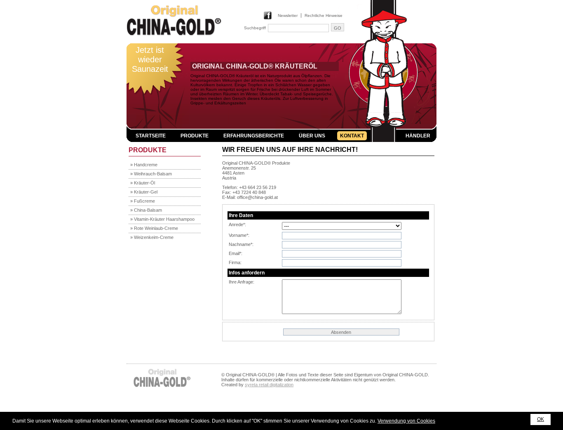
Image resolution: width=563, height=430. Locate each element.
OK (540, 419)
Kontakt (352, 136)
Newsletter (288, 15)
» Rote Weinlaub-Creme (154, 228)
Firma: (235, 262)
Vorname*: (239, 235)
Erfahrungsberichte (253, 136)
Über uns (312, 136)
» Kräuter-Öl (142, 182)
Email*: (235, 253)
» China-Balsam (146, 210)
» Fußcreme (142, 200)
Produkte (195, 136)
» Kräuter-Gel (143, 191)
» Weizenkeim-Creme (152, 237)
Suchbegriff (255, 28)
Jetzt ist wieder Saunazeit (150, 59)
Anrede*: (237, 224)
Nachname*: (241, 244)
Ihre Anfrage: (241, 281)
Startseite (151, 136)
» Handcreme (143, 164)
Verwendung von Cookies (406, 421)
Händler (418, 136)
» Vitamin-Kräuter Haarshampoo (162, 219)
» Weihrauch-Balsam (151, 173)
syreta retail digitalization (269, 384)
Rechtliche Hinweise (323, 15)
